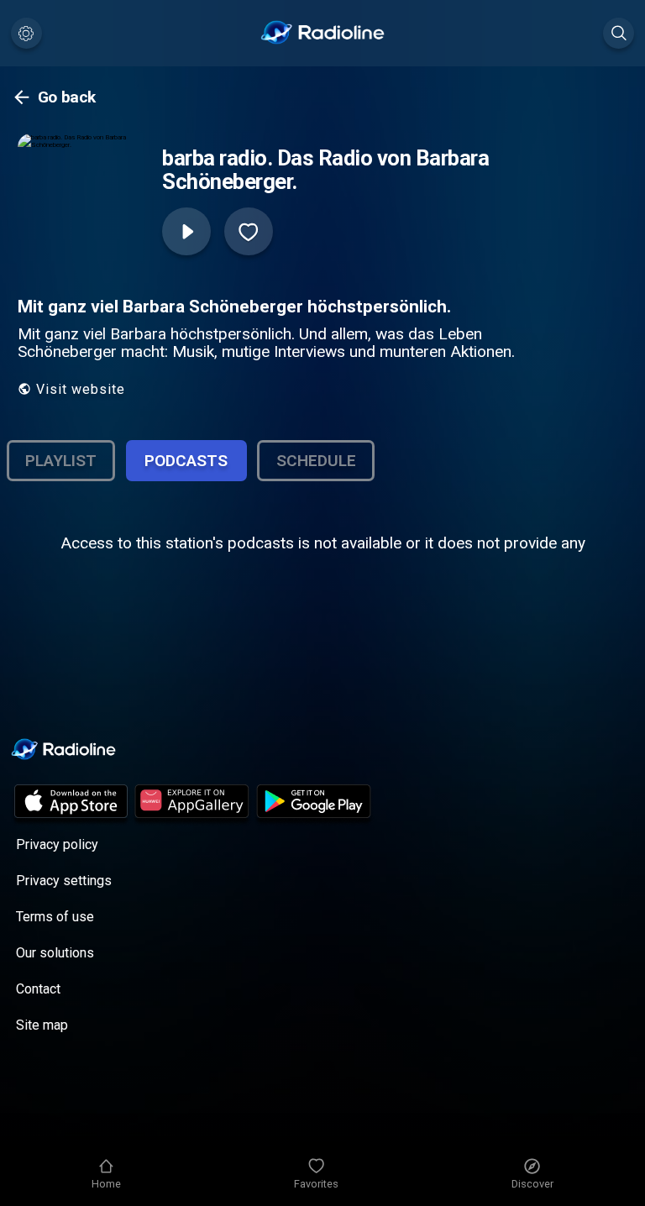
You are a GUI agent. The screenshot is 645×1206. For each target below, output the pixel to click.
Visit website (80, 389)
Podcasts (186, 460)
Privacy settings (64, 881)
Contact (38, 989)
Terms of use (55, 917)
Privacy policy (57, 844)
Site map (42, 1025)
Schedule (316, 460)
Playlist (61, 460)
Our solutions (55, 953)
